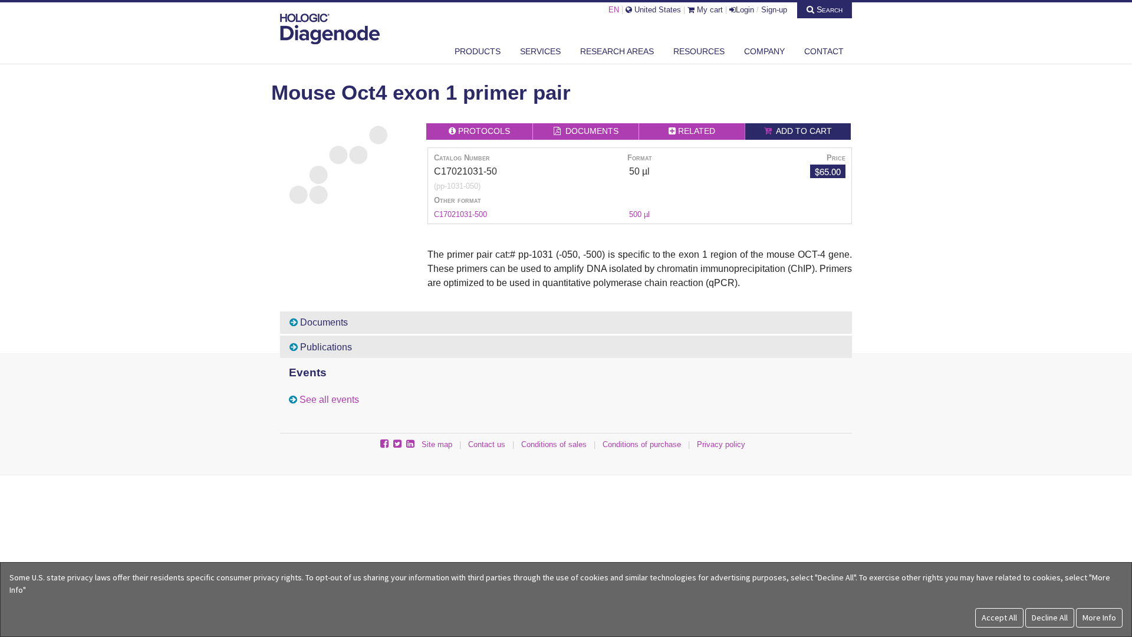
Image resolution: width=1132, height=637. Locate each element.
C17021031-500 (460, 214)
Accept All (999, 617)
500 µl (639, 214)
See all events (329, 400)
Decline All (1050, 617)
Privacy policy (721, 444)
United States (656, 9)
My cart (709, 9)
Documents (323, 322)
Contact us (486, 444)
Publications (325, 347)
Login (745, 9)
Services (540, 51)
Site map (437, 444)
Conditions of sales (554, 444)
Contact (824, 51)
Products (478, 51)
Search (828, 9)
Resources (699, 51)
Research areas (617, 51)
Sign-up (774, 9)
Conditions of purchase (642, 444)
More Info (1099, 617)
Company (764, 51)
